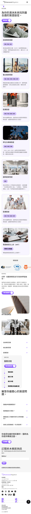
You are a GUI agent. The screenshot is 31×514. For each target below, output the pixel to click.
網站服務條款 (5, 506)
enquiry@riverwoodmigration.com (3, 488)
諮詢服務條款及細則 (6, 508)
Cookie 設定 (4, 509)
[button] (27, 2)
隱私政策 (4, 505)
